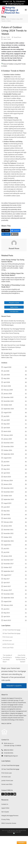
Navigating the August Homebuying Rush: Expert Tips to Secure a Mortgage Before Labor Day (13, 355)
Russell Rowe (17, 37)
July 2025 (6, 416)
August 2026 (7, 367)
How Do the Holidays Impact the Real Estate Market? (19, 658)
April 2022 (7, 514)
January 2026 (8, 393)
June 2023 (7, 507)
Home (3, 19)
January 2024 (8, 484)
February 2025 (8, 435)
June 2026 (7, 374)
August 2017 (7, 575)
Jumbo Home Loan (8, 644)
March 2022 (7, 518)
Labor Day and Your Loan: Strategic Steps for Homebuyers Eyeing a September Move (13, 347)
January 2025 (8, 439)
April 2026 (7, 382)
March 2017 (7, 586)
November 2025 (8, 401)
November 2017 (8, 563)
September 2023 (9, 499)
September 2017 (9, 571)
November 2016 (8, 594)
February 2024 (8, 480)
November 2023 (8, 492)
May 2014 (7, 613)
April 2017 (7, 582)
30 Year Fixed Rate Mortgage (11, 633)
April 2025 (7, 427)
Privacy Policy (5, 819)
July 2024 (6, 461)
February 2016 (8, 605)
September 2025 (9, 409)
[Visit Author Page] (14, 243)
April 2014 (7, 616)
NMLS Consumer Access (8, 823)
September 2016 (9, 597)
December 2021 (8, 529)
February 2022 (8, 522)
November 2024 (8, 446)
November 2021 (8, 533)
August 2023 (7, 503)
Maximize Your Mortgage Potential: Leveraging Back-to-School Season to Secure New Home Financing (13, 331)
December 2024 (8, 442)
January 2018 (8, 556)
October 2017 (8, 567)
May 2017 (7, 579)
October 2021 (8, 537)
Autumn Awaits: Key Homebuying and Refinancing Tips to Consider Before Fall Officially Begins (13, 323)
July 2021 (6, 548)
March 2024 (7, 476)
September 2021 (9, 541)
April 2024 (7, 473)
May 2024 (7, 469)
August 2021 (7, 545)
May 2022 (7, 511)
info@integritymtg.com (16, 4)
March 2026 (7, 386)
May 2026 (7, 378)
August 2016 (7, 601)
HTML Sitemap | (19, 830)
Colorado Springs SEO (15, 832)
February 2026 (8, 390)
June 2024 (7, 465)
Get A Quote (5, 812)
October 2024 (8, 450)
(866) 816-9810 (8, 750)
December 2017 (8, 560)
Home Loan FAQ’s (7, 647)
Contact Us (4, 804)
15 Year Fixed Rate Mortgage (11, 630)
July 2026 (6, 371)
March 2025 (7, 431)
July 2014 (6, 609)
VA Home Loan (7, 640)
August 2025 (7, 412)
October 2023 (8, 495)
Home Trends (7, 39)
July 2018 (6, 552)
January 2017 (8, 590)
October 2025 (8, 405)
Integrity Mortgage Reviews (9, 815)
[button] (26, 9)
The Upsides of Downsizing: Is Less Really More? (6, 658)
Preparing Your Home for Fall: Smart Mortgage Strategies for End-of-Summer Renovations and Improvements (13, 339)
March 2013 (7, 620)
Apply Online (5, 808)
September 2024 (9, 454)
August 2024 (7, 458)
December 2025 (8, 397)
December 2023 (8, 488)
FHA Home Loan (7, 637)
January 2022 (8, 526)
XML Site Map (12, 830)
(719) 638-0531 (20, 1)
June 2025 (7, 420)
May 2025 (7, 424)
